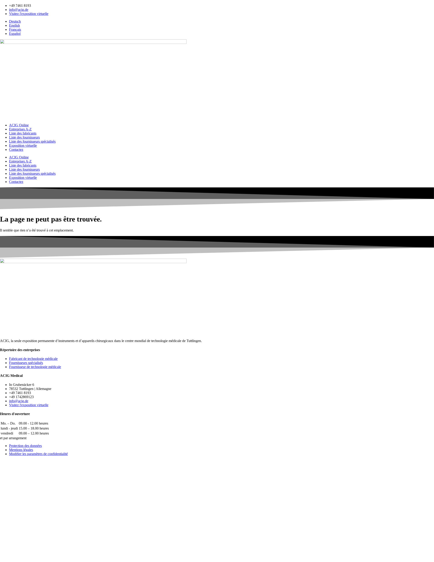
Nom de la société (13, 523)
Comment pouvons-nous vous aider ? (28, 505)
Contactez (16, 149)
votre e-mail (9, 514)
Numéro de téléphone (17, 519)
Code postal (9, 533)
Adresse (6, 528)
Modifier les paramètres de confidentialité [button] (38, 454)
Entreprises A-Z (20, 129)
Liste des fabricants (22, 133)
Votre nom (8, 501)
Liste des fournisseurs (24, 137)
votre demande (12, 551)
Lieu (4, 538)
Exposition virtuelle (23, 145)
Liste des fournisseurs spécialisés (32, 141)
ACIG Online (19, 125)
